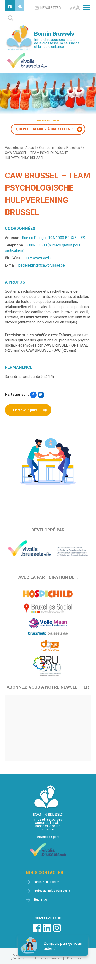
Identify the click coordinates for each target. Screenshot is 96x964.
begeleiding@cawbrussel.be (41, 265)
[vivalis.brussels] (27, 54)
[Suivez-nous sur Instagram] (57, 930)
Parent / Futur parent (47, 882)
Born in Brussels (54, 34)
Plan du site (74, 958)
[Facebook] (33, 394)
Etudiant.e (40, 899)
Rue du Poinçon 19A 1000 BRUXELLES (53, 238)
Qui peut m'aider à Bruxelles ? (44, 129)
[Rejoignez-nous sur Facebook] (37, 930)
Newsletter (50, 8)
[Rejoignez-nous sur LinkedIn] (47, 930)
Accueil (30, 147)
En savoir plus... (26, 410)
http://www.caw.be (37, 258)
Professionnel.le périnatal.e (52, 890)
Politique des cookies (45, 958)
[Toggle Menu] (86, 7)
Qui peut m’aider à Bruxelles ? (60, 147)
